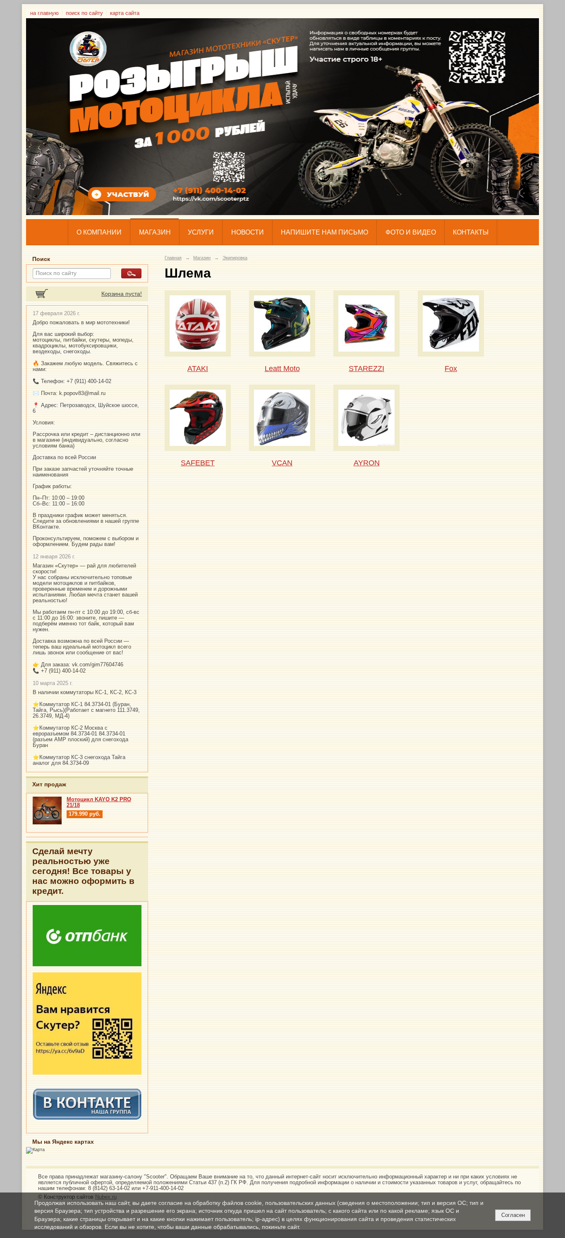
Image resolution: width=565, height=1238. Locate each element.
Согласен (513, 1215)
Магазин (155, 232)
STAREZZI (366, 368)
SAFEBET (198, 462)
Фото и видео (410, 232)
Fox (451, 368)
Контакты (470, 232)
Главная (173, 257)
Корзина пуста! (121, 294)
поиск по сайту (84, 13)
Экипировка (235, 257)
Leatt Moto (282, 368)
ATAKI (197, 368)
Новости (247, 232)
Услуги (201, 232)
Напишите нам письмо (324, 232)
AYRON (367, 462)
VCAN (282, 462)
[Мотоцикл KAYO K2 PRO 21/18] (47, 822)
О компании (99, 232)
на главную (44, 13)
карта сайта (124, 13)
